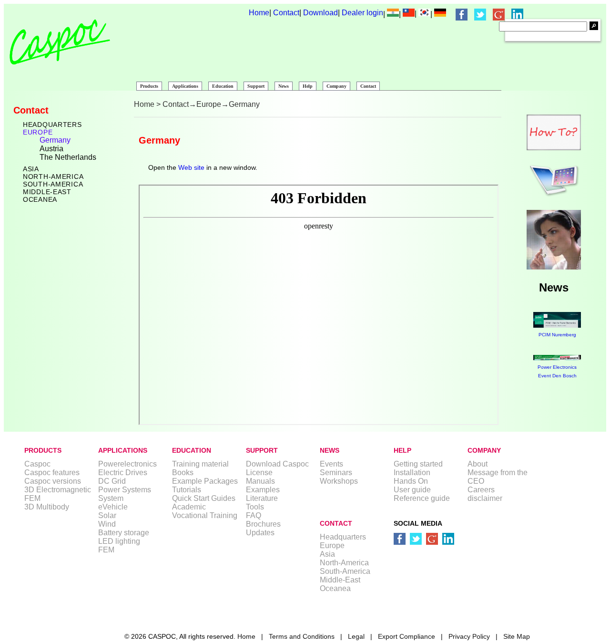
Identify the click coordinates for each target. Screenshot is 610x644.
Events (331, 464)
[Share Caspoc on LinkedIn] (517, 15)
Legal (356, 636)
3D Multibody (46, 507)
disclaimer (485, 498)
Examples (263, 490)
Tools (255, 507)
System (110, 498)
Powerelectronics (127, 464)
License (259, 472)
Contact (286, 13)
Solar (107, 515)
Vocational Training (204, 515)
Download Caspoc (277, 464)
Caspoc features (52, 472)
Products (149, 86)
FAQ (253, 515)
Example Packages (205, 481)
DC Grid (112, 481)
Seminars (336, 472)
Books (182, 472)
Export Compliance (406, 636)
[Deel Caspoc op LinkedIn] (448, 539)
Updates (260, 533)
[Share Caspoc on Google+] (499, 15)
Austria (51, 149)
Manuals (260, 481)
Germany (55, 140)
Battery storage (123, 533)
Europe (37, 132)
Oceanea (40, 199)
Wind (107, 524)
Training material (200, 464)
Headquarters (52, 124)
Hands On (411, 481)
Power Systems (124, 490)
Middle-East (47, 192)
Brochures (263, 524)
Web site (192, 167)
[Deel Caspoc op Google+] (432, 539)
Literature (262, 498)
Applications (185, 86)
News (283, 86)
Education (223, 86)
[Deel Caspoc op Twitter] (416, 539)
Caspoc (37, 464)
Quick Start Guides (203, 498)
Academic (189, 507)
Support (255, 86)
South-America (53, 184)
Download (320, 13)
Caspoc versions (52, 481)
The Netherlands (68, 157)
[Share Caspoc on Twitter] (480, 15)
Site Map (516, 636)
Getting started (418, 464)
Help (308, 86)
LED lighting (119, 541)
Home (259, 13)
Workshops (339, 481)
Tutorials (186, 490)
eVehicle (113, 507)
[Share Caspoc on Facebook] (462, 15)
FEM (106, 550)
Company (336, 86)
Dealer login (362, 13)
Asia (31, 169)
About (478, 464)
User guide (412, 490)
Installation (412, 472)
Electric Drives (122, 472)
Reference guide (422, 498)
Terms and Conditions (302, 636)
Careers (481, 490)
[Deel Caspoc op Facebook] (400, 539)
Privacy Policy (469, 636)
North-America (53, 176)
